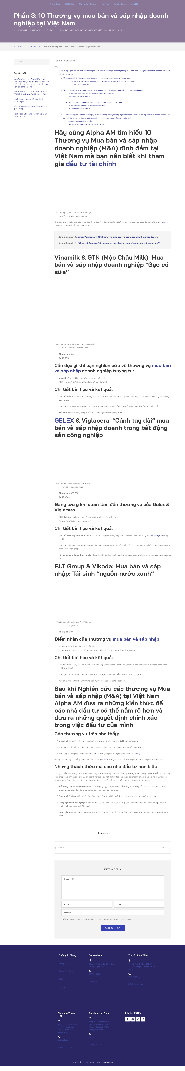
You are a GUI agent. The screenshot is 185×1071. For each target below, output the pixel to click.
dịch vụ (165, 222)
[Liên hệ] (60, 984)
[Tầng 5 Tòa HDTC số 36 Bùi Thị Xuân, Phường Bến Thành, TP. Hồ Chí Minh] (129, 960)
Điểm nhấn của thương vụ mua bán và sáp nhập (88, 105)
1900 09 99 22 (94, 974)
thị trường (135, 753)
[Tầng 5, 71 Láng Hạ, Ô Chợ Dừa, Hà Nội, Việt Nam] (90, 960)
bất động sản (157, 535)
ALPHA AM (36, 30)
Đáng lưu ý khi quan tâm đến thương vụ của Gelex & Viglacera (93, 93)
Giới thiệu (69, 4)
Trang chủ (63, 964)
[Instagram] (138, 1019)
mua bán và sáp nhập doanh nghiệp (99, 30)
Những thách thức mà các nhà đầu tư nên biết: (88, 124)
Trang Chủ (55, 4)
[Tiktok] (143, 1019)
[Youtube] (132, 1019)
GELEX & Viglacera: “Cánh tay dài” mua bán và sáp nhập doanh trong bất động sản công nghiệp (104, 90)
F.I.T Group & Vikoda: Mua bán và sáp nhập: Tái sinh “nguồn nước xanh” (94, 102)
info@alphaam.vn (96, 982)
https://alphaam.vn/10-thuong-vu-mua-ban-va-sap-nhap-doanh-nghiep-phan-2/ (119, 243)
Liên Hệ (134, 4)
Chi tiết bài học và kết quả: (80, 84)
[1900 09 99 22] (90, 971)
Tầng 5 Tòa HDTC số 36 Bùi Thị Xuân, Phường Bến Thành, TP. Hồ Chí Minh (141, 966)
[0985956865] (90, 1034)
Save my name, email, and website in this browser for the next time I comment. (100, 919)
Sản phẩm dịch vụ (66, 971)
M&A (62, 30)
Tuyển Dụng (120, 4)
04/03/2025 (21, 30)
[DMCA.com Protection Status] (134, 1040)
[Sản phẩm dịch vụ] (60, 968)
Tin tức (50, 30)
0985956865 (94, 1037)
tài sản (93, 753)
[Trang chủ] (60, 961)
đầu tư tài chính (91, 163)
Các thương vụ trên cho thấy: (81, 121)
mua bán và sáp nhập (74, 30)
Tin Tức (105, 4)
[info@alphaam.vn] (90, 978)
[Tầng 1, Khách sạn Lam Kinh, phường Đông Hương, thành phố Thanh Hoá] (59, 1021)
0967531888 (63, 1040)
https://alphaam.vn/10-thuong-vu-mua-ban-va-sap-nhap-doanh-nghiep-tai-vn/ (118, 237)
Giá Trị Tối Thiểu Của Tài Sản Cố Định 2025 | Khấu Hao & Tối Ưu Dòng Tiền (30, 92)
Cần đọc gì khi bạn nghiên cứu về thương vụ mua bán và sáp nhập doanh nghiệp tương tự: (102, 81)
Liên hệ (62, 987)
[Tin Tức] (60, 976)
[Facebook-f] (127, 1019)
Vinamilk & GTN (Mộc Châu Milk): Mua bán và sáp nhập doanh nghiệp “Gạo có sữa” (98, 78)
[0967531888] (59, 1037)
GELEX (64, 420)
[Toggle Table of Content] (56, 67)
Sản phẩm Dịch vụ (87, 4)
